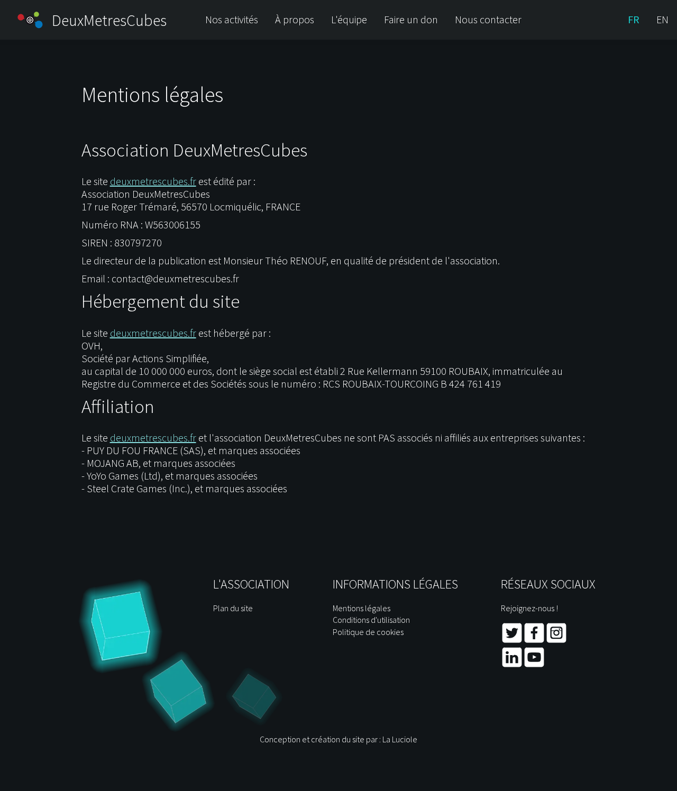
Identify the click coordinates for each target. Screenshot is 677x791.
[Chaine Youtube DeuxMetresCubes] (534, 665)
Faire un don (411, 19)
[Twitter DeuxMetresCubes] (512, 641)
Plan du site (233, 608)
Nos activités (231, 19)
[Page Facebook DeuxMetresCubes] (534, 641)
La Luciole (399, 739)
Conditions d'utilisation (371, 619)
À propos (294, 19)
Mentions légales (361, 608)
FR (633, 19)
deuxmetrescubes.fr (153, 181)
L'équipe (349, 19)
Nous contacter (488, 19)
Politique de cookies (368, 632)
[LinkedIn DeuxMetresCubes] (512, 665)
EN (662, 19)
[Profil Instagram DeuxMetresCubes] (556, 641)
